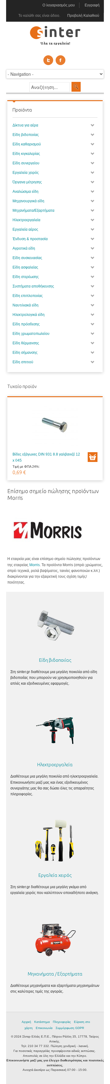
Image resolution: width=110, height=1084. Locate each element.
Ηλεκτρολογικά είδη (29, 315)
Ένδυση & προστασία (30, 239)
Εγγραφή (92, 5)
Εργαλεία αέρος (25, 229)
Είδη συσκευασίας (27, 258)
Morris (34, 565)
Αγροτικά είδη (24, 248)
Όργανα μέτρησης (27, 182)
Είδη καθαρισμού (27, 144)
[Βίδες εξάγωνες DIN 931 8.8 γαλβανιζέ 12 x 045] (55, 426)
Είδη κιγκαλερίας (26, 154)
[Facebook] (60, 60)
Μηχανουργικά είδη (28, 201)
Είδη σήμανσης (25, 352)
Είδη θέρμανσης (26, 343)
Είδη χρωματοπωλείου (31, 333)
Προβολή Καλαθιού (83, 15)
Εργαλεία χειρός (26, 172)
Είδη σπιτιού (23, 362)
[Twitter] (48, 60)
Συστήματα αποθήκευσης (33, 286)
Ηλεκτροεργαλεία (26, 220)
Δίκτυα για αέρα (25, 125)
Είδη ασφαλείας (25, 267)
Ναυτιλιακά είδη (25, 305)
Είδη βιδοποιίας (26, 135)
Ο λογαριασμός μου (58, 5)
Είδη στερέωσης (26, 277)
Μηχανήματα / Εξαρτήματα (55, 973)
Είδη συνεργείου (26, 163)
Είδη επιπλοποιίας (28, 296)
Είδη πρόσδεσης (26, 324)
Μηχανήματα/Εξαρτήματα (33, 210)
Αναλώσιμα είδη (25, 191)
